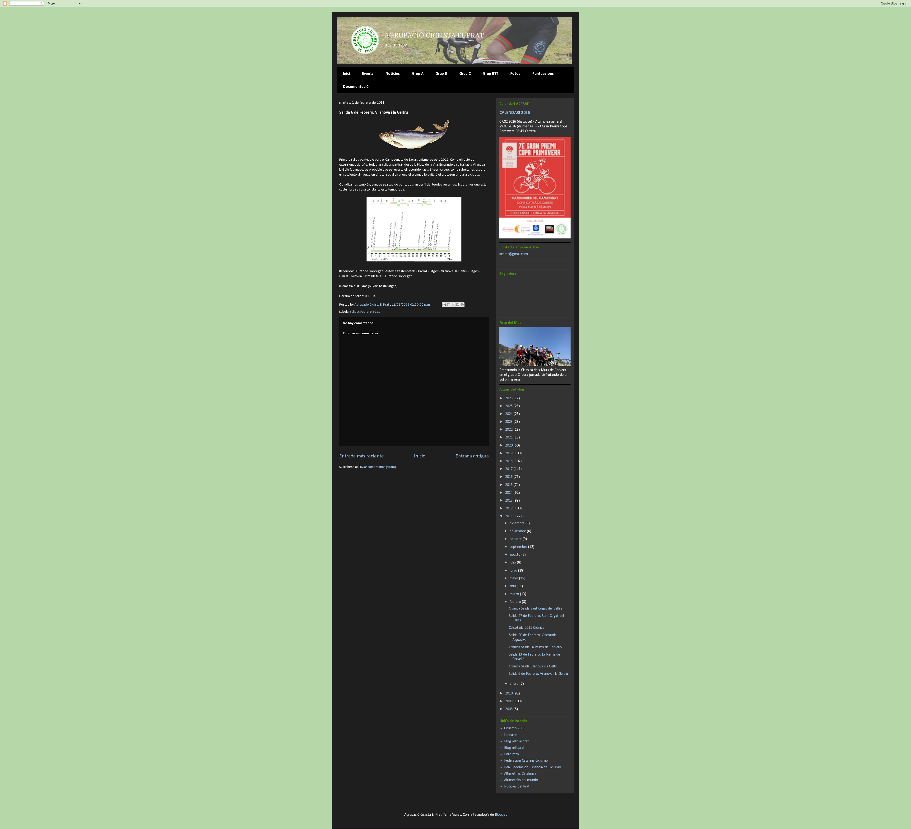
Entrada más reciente (361, 456)
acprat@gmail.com (513, 254)
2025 (509, 406)
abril (513, 586)
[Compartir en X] (453, 304)
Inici (346, 74)
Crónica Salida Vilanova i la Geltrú (533, 666)
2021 (509, 437)
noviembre (518, 531)
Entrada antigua (472, 456)
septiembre (519, 547)
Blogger (501, 815)
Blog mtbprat (514, 748)
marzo (515, 594)
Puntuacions (543, 74)
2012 (509, 508)
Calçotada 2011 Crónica (526, 628)
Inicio (419, 456)
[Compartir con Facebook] (457, 304)
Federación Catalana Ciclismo (526, 761)
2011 (509, 516)
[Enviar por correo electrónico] (444, 304)
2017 (509, 469)
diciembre (517, 523)
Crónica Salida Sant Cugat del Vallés (535, 608)
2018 (509, 461)
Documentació (356, 87)
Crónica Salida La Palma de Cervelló (535, 647)
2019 (509, 453)
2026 (509, 398)
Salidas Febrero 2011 (365, 312)
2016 (509, 477)
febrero (516, 602)
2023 (509, 422)
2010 (509, 693)
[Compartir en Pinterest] (462, 304)
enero (515, 684)
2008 (509, 709)
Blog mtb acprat (516, 741)
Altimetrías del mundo (521, 780)
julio (513, 562)
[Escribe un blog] (448, 304)
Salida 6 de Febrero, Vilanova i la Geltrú (538, 674)
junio (514, 571)
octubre (516, 539)
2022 (509, 430)
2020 (509, 445)
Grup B (441, 74)
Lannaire (510, 735)
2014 (509, 493)
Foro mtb (511, 754)
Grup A (417, 74)
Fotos (515, 74)
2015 (509, 485)
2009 (509, 701)
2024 (509, 414)
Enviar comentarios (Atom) (377, 467)
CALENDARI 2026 (514, 113)
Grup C (465, 74)
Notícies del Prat (517, 786)
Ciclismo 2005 (514, 728)
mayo (514, 578)
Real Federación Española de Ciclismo (532, 767)
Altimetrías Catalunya (520, 774)
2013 (509, 501)
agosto (515, 555)
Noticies (393, 74)
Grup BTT (490, 74)
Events (367, 74)
